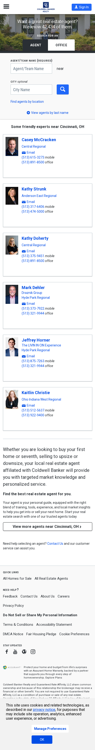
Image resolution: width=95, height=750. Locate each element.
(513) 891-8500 (33, 162)
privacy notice (44, 709)
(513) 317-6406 (33, 207)
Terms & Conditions (18, 624)
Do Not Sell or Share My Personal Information (40, 615)
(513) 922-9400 (33, 415)
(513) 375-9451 (33, 256)
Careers (64, 596)
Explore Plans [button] (53, 677)
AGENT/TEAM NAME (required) (32, 60)
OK (42, 739)
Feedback (10, 596)
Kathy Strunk (34, 189)
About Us (48, 596)
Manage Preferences (50, 729)
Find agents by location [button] (27, 101)
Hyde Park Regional (36, 297)
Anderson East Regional (39, 195)
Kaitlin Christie (36, 392)
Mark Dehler (33, 287)
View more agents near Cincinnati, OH (46, 526)
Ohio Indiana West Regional (41, 399)
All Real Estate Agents (51, 578)
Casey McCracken (39, 139)
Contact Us (29, 596)
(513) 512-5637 (33, 410)
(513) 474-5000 (33, 211)
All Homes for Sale (17, 578)
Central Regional (34, 146)
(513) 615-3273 (33, 157)
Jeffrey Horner (36, 340)
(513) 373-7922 (33, 308)
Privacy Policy (13, 606)
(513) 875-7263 (33, 361)
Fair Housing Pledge (41, 634)
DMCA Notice (13, 634)
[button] (82, 7)
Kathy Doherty (35, 238)
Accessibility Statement (54, 624)
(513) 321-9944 (33, 313)
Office (61, 45)
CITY (19, 81)
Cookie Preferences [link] (74, 634)
